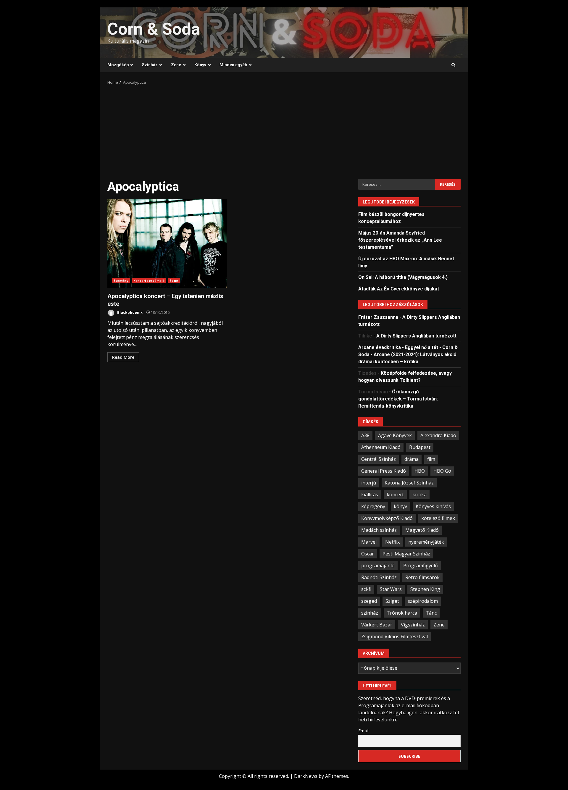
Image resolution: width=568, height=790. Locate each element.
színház (369, 613)
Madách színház (379, 530)
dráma (411, 459)
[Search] (453, 65)
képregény (373, 506)
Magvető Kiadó (422, 530)
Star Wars (391, 589)
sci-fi (366, 589)
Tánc (431, 613)
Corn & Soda (153, 29)
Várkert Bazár (376, 624)
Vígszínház (413, 624)
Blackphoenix (129, 312)
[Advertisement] (284, 129)
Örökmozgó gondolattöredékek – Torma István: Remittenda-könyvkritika (398, 399)
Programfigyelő (420, 565)
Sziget (392, 601)
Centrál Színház (378, 459)
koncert (395, 494)
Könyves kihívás (433, 506)
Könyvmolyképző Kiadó (387, 518)
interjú (368, 482)
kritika (419, 494)
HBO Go (442, 471)
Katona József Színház (409, 482)
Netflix (392, 542)
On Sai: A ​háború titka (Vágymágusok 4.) (403, 277)
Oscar (367, 553)
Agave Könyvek (395, 435)
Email (363, 731)
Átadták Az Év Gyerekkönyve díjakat (398, 289)
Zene (176, 64)
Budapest (419, 447)
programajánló (378, 565)
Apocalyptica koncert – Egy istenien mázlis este (167, 243)
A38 (365, 435)
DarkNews (305, 776)
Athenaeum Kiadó (381, 447)
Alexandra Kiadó (438, 435)
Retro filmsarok (422, 577)
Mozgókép (118, 64)
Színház (150, 64)
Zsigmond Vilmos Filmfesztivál (394, 636)
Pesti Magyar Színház (406, 553)
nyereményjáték (426, 542)
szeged (369, 601)
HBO (419, 471)
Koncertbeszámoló (149, 281)
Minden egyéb (233, 64)
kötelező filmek (438, 518)
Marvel (369, 542)
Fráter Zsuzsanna (378, 317)
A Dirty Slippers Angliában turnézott (416, 336)
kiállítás (369, 494)
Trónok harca (402, 613)
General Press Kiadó (383, 471)
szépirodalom (423, 601)
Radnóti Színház (379, 577)
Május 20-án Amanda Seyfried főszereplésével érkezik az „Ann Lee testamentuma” (400, 240)
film (431, 459)
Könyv (200, 64)
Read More (123, 357)
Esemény (121, 281)
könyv (400, 506)
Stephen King (425, 589)
